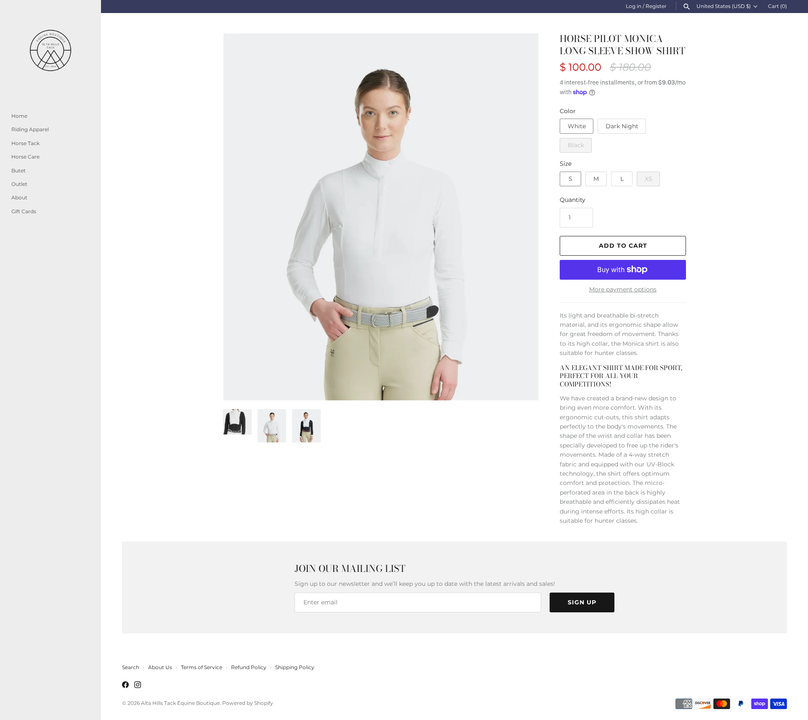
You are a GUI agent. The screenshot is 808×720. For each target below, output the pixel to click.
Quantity (572, 200)
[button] (241, 217)
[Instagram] (137, 685)
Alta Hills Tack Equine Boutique (180, 703)
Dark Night (622, 126)
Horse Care (25, 157)
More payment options (622, 289)
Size (565, 163)
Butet (18, 170)
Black (576, 145)
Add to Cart (623, 245)
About (19, 197)
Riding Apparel (30, 129)
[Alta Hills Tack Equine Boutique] (50, 50)
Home (19, 116)
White (577, 126)
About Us (160, 667)
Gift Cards (23, 211)
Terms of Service (201, 667)
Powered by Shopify (247, 703)
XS (648, 179)
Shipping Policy (294, 667)
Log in (633, 6)
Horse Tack (25, 143)
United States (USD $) (723, 6)
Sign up (582, 602)
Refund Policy (248, 667)
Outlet (19, 184)
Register (656, 6)
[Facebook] (125, 685)
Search (130, 667)
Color (568, 111)
